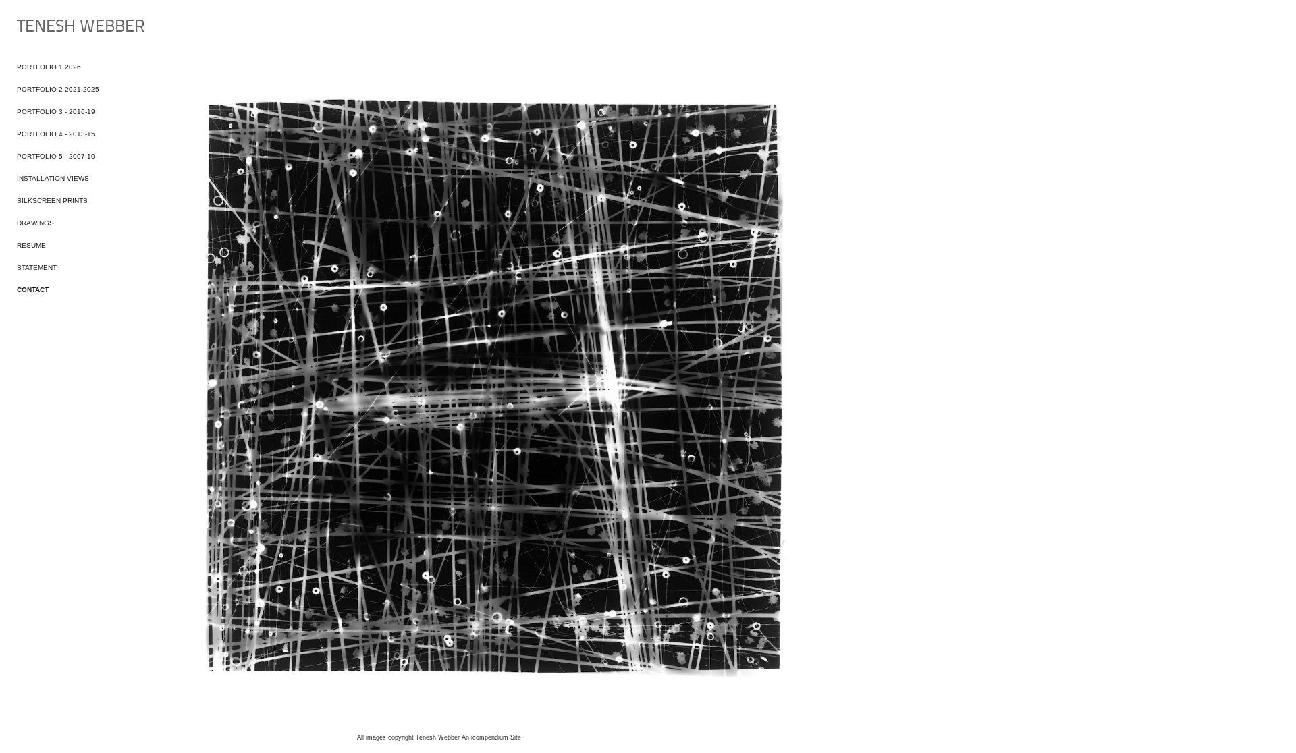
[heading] (50, 27)
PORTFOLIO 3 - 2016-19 (56, 111)
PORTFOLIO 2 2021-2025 (58, 89)
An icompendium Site (491, 737)
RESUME (31, 245)
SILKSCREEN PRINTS (52, 200)
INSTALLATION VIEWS (53, 178)
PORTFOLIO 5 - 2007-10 (56, 156)
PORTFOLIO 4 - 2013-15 (56, 134)
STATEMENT (37, 267)
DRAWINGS (35, 223)
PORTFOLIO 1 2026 (49, 67)
